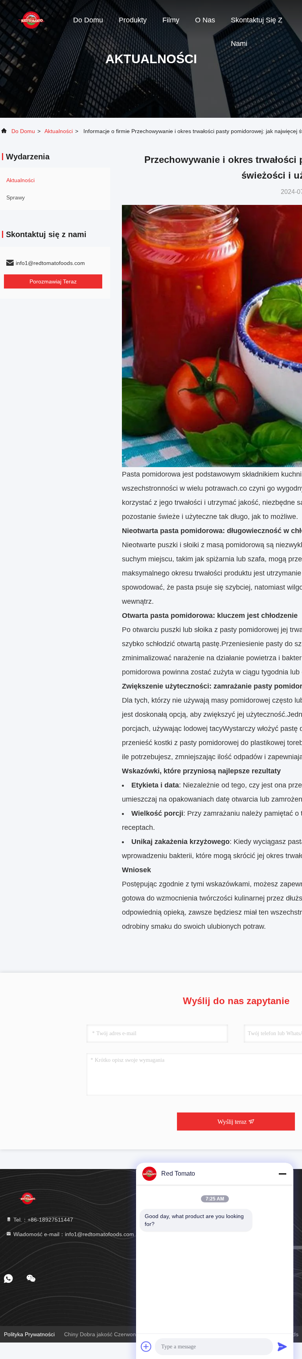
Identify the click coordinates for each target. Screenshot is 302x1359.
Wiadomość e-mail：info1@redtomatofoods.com (73, 1234)
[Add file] (146, 1346)
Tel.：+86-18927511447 (42, 1220)
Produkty (133, 20)
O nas (205, 20)
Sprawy (15, 197)
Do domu (88, 20)
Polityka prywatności (29, 1334)
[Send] (282, 1346)
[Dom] (31, 19)
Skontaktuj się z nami (256, 24)
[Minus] (282, 1173)
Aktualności (58, 131)
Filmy (170, 20)
